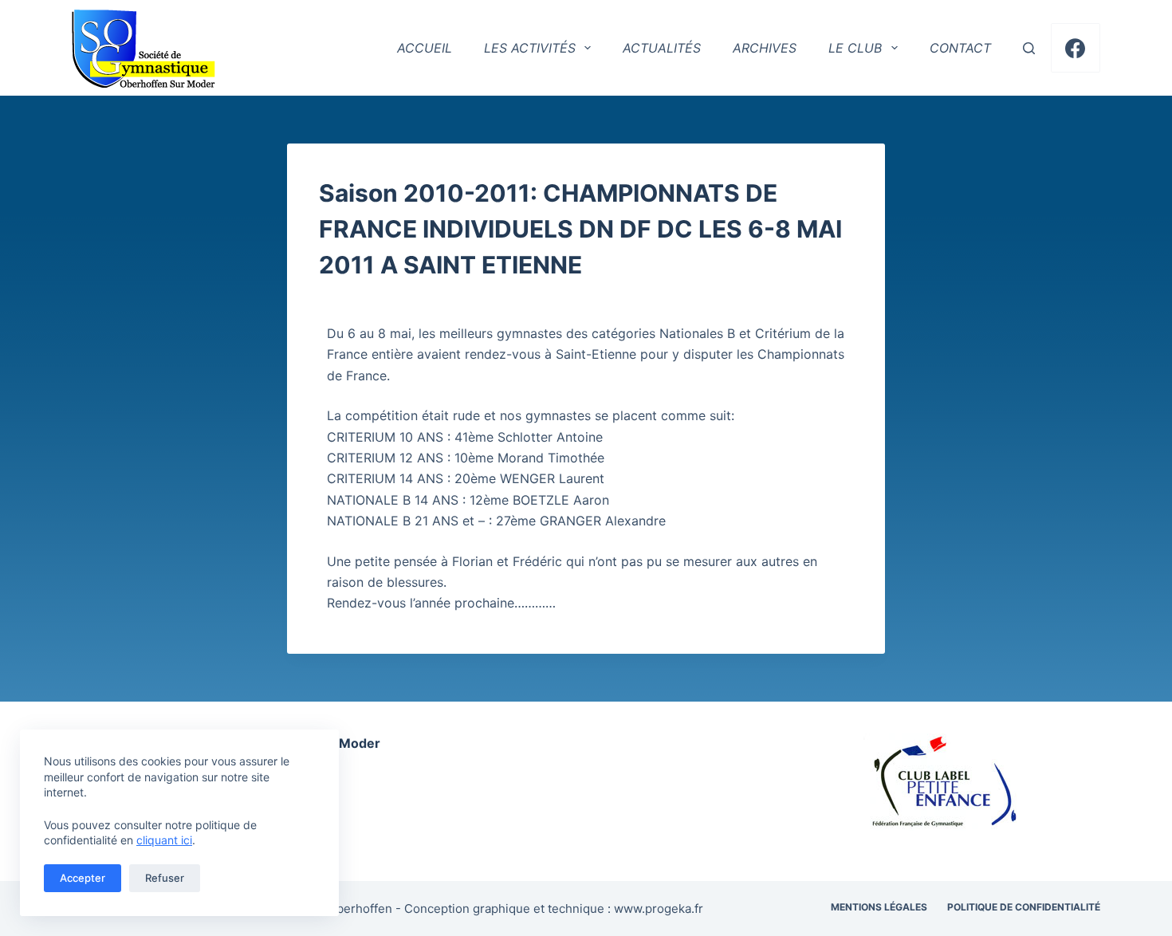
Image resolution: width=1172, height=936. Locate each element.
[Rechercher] (1029, 48)
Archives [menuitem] (764, 48)
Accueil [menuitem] (424, 48)
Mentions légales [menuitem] (879, 907)
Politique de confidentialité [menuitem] (1023, 907)
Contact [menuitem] (960, 48)
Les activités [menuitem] (530, 48)
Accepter (82, 877)
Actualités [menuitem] (662, 48)
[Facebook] (1076, 48)
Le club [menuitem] (855, 48)
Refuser (164, 877)
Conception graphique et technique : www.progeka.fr (553, 908)
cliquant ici (164, 840)
